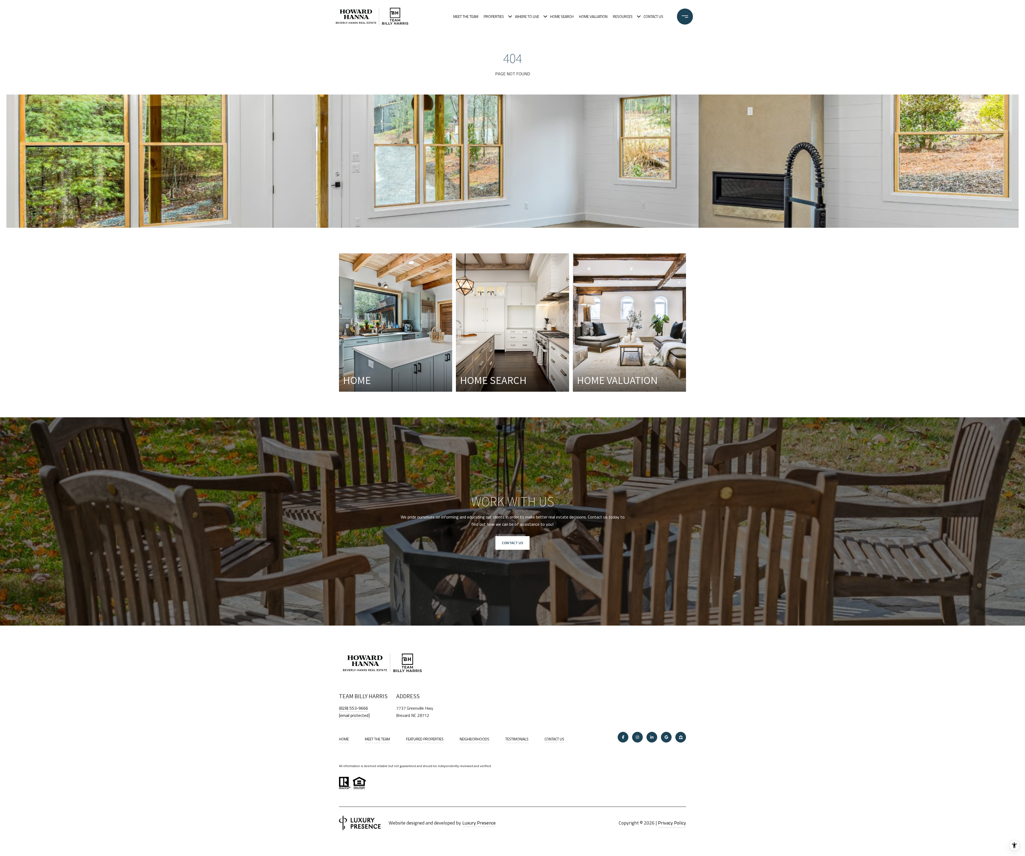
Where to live (527, 16)
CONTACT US (554, 739)
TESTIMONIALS (517, 739)
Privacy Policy (672, 822)
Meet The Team (465, 16)
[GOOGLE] (666, 737)
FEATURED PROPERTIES (425, 739)
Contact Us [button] (512, 542)
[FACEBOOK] (623, 737)
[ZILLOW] (680, 737)
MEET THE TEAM (377, 739)
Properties (494, 16)
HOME (344, 739)
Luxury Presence (479, 822)
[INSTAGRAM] (637, 737)
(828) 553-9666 (353, 708)
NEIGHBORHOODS (474, 739)
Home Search (562, 16)
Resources (623, 16)
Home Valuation (593, 16)
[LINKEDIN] (651, 737)
